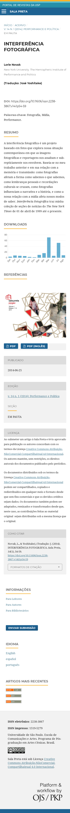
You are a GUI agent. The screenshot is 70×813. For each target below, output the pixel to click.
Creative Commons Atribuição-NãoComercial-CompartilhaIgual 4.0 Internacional (31, 763)
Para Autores (13, 604)
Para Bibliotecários (17, 610)
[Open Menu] (4, 11)
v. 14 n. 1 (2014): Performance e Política (31, 29)
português (12, 665)
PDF (12, 346)
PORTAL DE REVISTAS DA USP (21, 5)
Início (8, 25)
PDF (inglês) (35, 346)
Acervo (20, 25)
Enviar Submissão (21, 627)
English (10, 653)
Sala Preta (19, 11)
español (11, 659)
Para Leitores (14, 599)
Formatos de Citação (25, 567)
